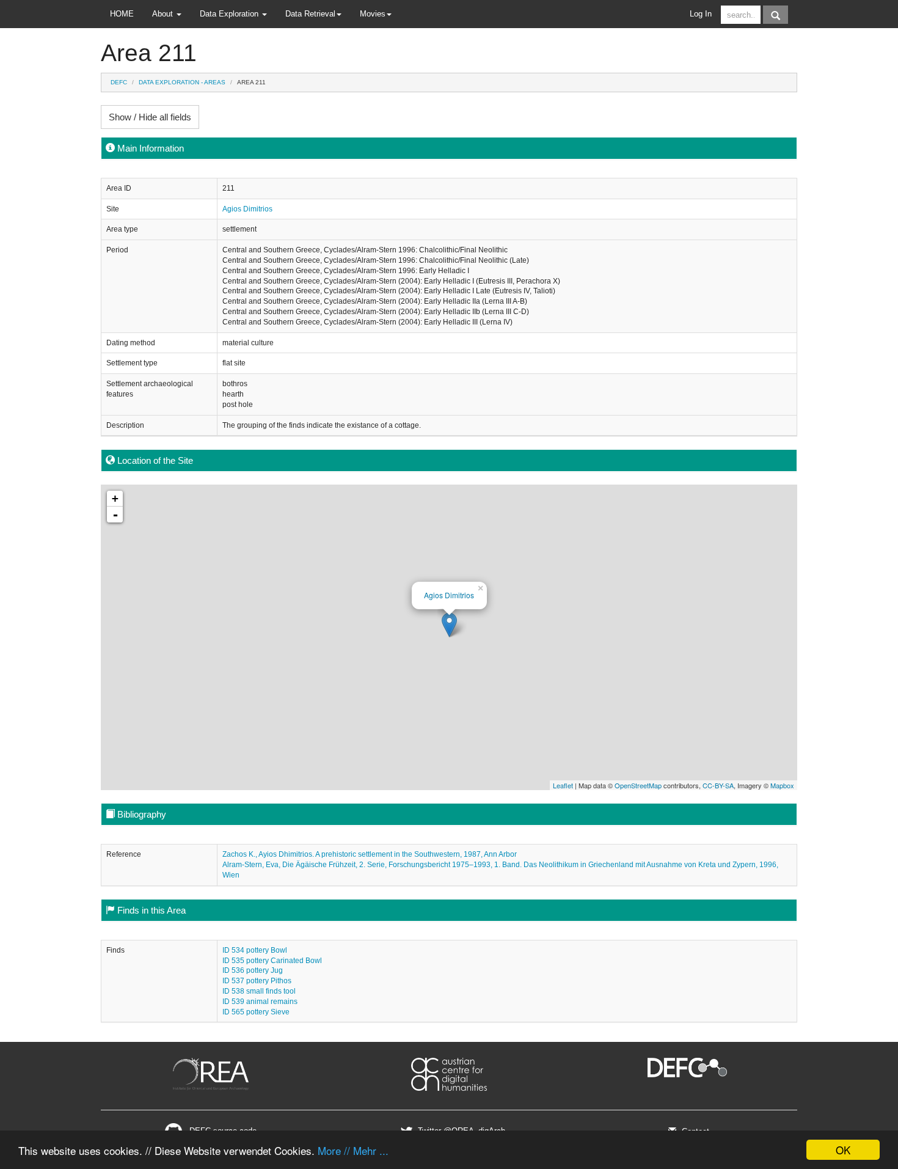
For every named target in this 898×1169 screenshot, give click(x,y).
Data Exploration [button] (230, 13)
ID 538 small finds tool (259, 991)
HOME (122, 13)
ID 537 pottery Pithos (256, 981)
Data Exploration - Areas (182, 82)
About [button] (163, 13)
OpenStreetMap (638, 785)
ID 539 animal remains (260, 1001)
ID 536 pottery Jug (252, 970)
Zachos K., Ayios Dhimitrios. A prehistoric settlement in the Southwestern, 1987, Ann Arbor (369, 854)
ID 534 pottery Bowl (254, 950)
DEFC (119, 82)
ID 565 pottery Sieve (256, 1012)
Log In (701, 13)
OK (843, 1149)
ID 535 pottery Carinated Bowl (272, 960)
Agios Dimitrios (247, 209)
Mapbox (782, 785)
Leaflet (563, 785)
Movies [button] (372, 13)
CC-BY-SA (718, 785)
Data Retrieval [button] (310, 13)
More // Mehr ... (353, 1150)
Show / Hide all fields (150, 117)
